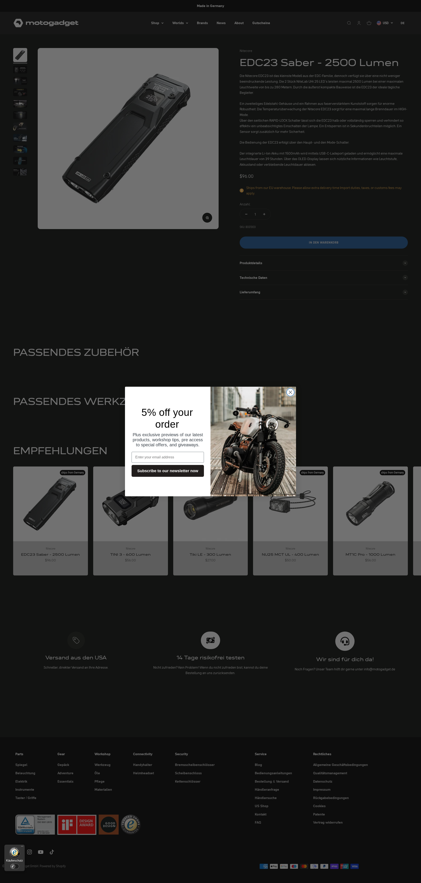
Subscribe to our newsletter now (167, 471)
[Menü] (22, 847)
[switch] (14, 866)
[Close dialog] (290, 392)
